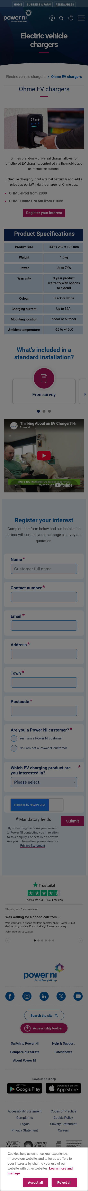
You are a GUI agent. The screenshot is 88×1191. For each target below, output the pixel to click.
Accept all (35, 1182)
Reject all (64, 1182)
